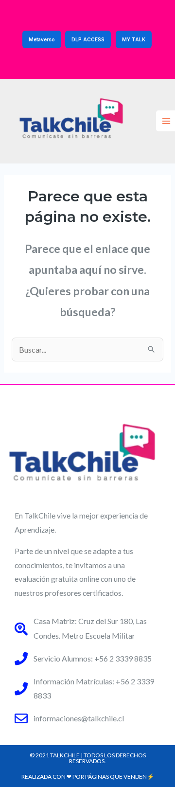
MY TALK (133, 39)
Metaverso (42, 39)
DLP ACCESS (88, 39)
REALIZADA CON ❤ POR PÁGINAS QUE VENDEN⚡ (87, 776)
